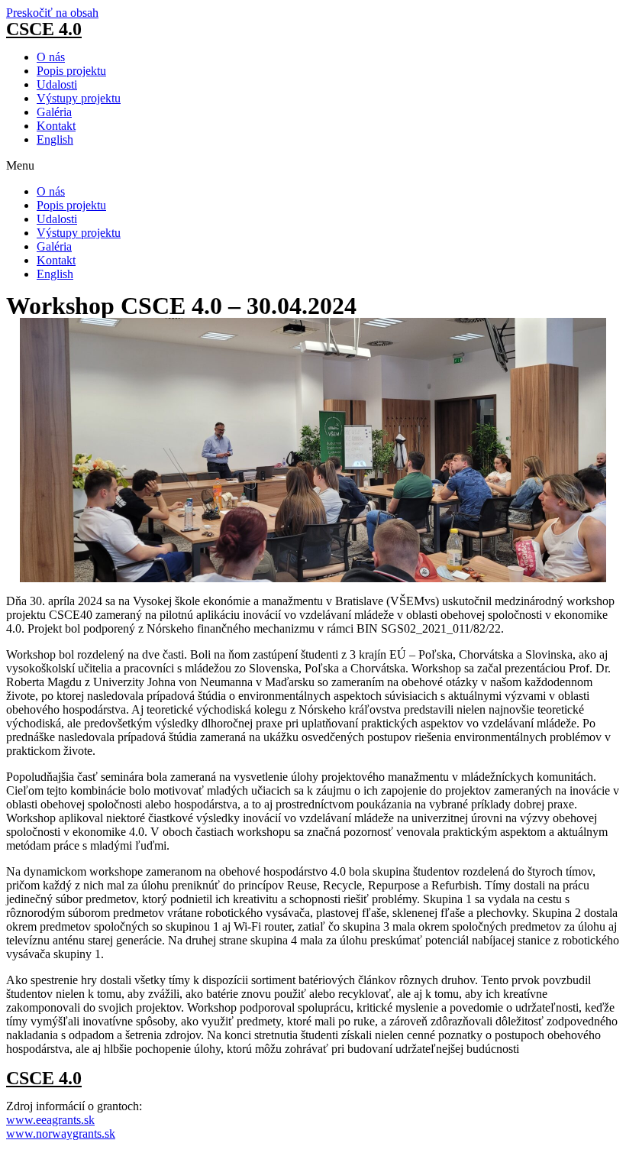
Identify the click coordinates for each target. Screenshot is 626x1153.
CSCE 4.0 (44, 29)
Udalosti (57, 84)
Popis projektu (71, 70)
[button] (313, 166)
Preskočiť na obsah (52, 12)
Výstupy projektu (79, 98)
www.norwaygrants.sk (60, 1133)
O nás (51, 56)
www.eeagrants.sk (50, 1119)
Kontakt (56, 125)
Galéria (54, 111)
